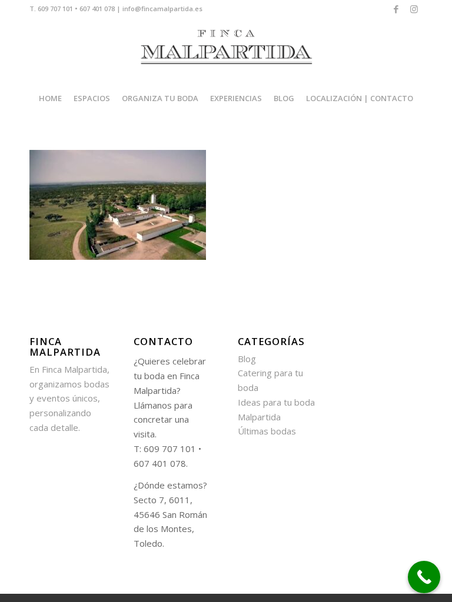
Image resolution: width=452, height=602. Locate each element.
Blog (247, 358)
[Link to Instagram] (414, 9)
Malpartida (259, 417)
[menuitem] (50, 98)
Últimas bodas (267, 431)
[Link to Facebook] (395, 9)
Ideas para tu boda (276, 402)
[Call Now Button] (424, 577)
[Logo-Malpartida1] (226, 50)
